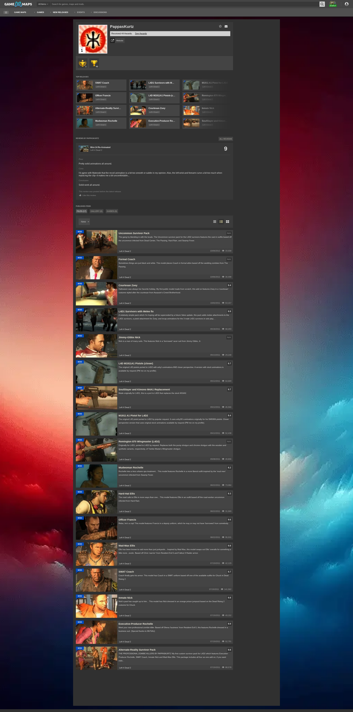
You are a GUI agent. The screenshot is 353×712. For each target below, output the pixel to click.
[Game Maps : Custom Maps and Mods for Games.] (18, 4)
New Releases (60, 12)
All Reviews (226, 139)
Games (40, 12)
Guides (112, 211)
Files (81, 211)
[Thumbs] (227, 221)
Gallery (96, 211)
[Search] (322, 4)
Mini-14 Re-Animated (100, 147)
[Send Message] (225, 26)
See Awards (141, 33)
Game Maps (20, 12)
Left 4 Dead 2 (101, 87)
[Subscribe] (220, 26)
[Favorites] (6, 12)
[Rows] (221, 221)
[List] (215, 221)
